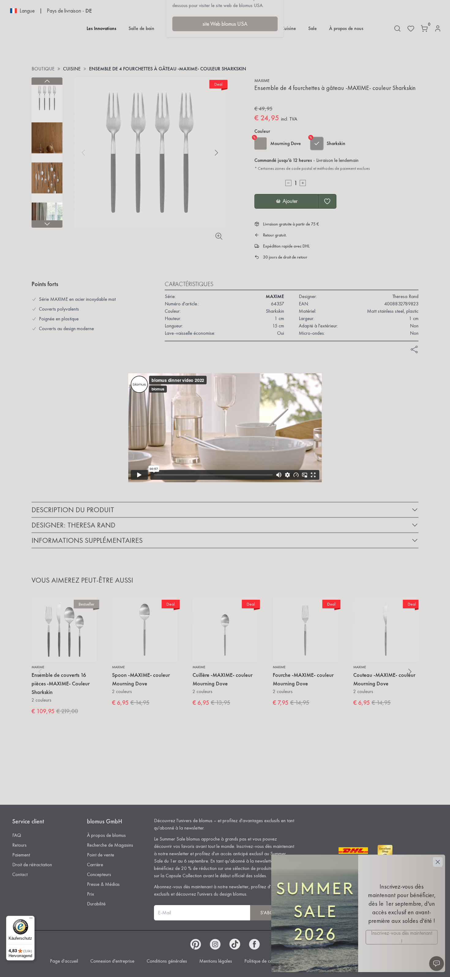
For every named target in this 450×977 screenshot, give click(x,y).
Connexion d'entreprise (112, 961)
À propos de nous (346, 28)
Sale (312, 28)
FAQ (16, 835)
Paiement (21, 855)
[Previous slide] (47, 81)
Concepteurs (99, 874)
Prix (90, 894)
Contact (20, 874)
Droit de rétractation (32, 864)
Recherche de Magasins (110, 845)
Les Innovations (101, 28)
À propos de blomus (106, 835)
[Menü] (31, 919)
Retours (19, 845)
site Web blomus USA (225, 23)
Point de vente (100, 855)
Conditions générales (167, 961)
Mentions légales (215, 961)
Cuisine (288, 28)
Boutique (43, 68)
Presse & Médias (103, 884)
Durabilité (96, 904)
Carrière (95, 864)
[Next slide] (47, 224)
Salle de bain (141, 28)
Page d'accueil (64, 961)
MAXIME (261, 80)
